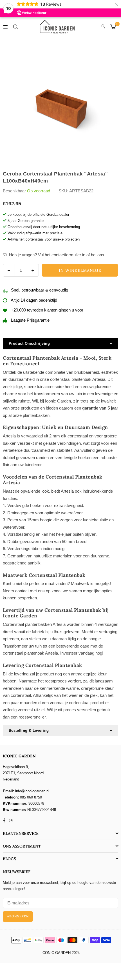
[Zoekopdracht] (15, 26)
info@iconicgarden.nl (32, 791)
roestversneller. (33, 717)
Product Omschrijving (29, 343)
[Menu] (5, 26)
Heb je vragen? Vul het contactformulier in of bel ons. (56, 254)
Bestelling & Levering (29, 730)
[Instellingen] (103, 27)
